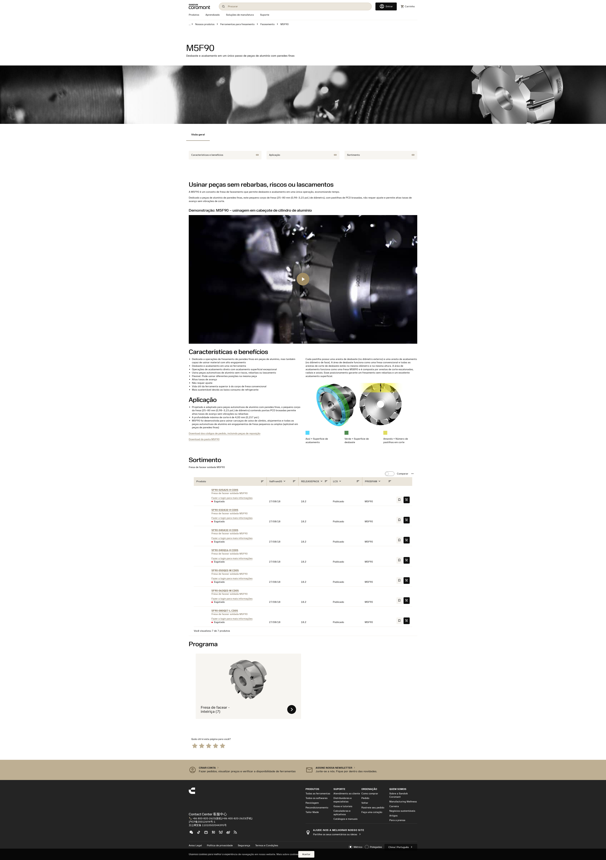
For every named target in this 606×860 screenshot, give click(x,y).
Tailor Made (312, 812)
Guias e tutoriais (342, 806)
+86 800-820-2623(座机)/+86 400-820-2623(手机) (220, 818)
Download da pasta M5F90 (204, 439)
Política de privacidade (220, 845)
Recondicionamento (317, 807)
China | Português (400, 847)
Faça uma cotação (371, 812)
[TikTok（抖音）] (200, 833)
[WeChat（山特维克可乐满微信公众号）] (192, 833)
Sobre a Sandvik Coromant (398, 795)
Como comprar (369, 793)
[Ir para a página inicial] (202, 6)
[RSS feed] (236, 833)
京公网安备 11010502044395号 (208, 825)
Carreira (394, 806)
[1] (194, 745)
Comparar (402, 473)
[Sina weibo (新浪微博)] (229, 833)
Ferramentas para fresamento (237, 24)
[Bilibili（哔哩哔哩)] (207, 833)
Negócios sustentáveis (402, 811)
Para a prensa (397, 820)
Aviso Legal (195, 845)
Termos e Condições (266, 845)
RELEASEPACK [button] (310, 481)
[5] (222, 745)
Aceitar (306, 854)
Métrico (358, 847)
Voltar (364, 802)
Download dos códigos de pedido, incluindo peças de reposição (224, 433)
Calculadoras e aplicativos (342, 812)
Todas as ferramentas (318, 793)
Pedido (365, 798)
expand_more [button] (284, 481)
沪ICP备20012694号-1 (202, 821)
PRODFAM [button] (371, 481)
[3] (208, 745)
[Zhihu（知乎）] (214, 833)
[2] (201, 745)
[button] (413, 474)
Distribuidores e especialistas (342, 800)
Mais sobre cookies (287, 854)
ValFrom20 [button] (276, 481)
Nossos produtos (204, 24)
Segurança (244, 845)
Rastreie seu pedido (372, 807)
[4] (215, 745)
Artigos (393, 815)
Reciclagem (312, 802)
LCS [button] (336, 481)
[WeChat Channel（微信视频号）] (222, 833)
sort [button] (262, 481)
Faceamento (267, 24)
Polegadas (376, 847)
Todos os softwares (316, 798)
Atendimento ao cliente (346, 793)
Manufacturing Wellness (403, 801)
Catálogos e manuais (345, 819)
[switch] (389, 474)
